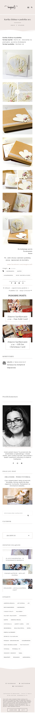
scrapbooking (8, 275)
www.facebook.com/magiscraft (19, 264)
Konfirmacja (8, 624)
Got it (23, 710)
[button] (25, 4)
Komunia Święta (16, 619)
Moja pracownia (19, 628)
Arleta (9, 362)
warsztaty (7, 657)
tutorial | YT (16, 649)
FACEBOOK (12, 683)
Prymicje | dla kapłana (11, 636)
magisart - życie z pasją (22, 693)
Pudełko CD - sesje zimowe (19, 290)
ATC (29, 603)
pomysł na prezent (9, 632)
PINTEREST (19, 686)
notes (29, 628)
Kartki (19, 271)
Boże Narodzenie (9, 607)
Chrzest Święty (8, 611)
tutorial (6, 649)
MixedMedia (7, 628)
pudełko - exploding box (11, 640)
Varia (20, 653)
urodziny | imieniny (10, 653)
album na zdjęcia (9, 603)
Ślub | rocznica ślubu (23, 275)
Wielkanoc (16, 657)
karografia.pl (22, 695)
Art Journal (21, 603)
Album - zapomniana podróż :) (17, 288)
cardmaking (10, 271)
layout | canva (19, 624)
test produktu (24, 644)
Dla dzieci (19, 611)
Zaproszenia (26, 657)
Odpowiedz (11, 368)
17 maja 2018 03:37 (19, 362)
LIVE (27, 624)
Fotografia (22, 615)
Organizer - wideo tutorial (17, 477)
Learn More (13, 710)
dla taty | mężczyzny (10, 615)
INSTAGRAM (25, 683)
